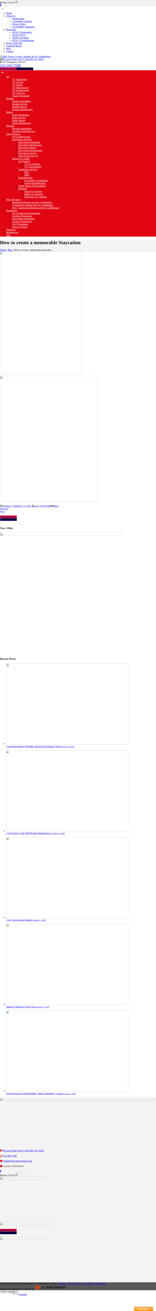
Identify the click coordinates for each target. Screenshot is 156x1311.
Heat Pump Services (22, 139)
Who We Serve (13, 199)
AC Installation (19, 79)
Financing (11, 229)
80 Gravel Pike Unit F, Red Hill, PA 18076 (23, 59)
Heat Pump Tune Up (28, 156)
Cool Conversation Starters (26, 920)
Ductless (10, 126)
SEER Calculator (20, 37)
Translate (22, 1294)
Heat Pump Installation (29, 142)
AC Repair (17, 85)
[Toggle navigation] (2, 8)
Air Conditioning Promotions (26, 213)
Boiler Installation (20, 115)
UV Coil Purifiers (32, 167)
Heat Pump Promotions (23, 218)
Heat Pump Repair (27, 147)
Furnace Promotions (22, 221)
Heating (10, 98)
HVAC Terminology (22, 32)
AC (8, 76)
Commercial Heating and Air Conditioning (32, 205)
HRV (27, 175)
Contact (10, 51)
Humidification (25, 177)
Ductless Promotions (22, 216)
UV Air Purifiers (32, 164)
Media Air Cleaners (33, 194)
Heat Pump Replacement (30, 150)
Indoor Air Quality (21, 158)
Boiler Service (19, 117)
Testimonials (18, 18)
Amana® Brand (13, 46)
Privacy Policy (19, 24)
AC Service (17, 82)
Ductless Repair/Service (23, 131)
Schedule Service (8, 69)
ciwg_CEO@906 (42, 506)
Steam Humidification (34, 183)
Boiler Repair (18, 120)
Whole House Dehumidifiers (32, 186)
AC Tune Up (18, 93)
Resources (11, 29)
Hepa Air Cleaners (33, 191)
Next (2, 511)
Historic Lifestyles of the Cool (27, 1007)
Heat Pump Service (27, 153)
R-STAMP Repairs (21, 137)
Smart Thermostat (20, 96)
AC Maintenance (20, 87)
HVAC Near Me (14, 43)
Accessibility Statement (23, 26)
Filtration (22, 188)
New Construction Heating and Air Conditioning (35, 208)
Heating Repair (19, 106)
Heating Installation (21, 101)
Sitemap (62, 1283)
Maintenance (12, 232)
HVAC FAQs (18, 35)
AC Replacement (20, 90)
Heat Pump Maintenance (30, 145)
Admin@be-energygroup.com (17, 1161)
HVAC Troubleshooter (23, 40)
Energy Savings (19, 227)
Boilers (9, 112)
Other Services (13, 134)
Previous (4, 508)
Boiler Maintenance (21, 123)
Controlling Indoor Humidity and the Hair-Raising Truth (40, 746)
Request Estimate (25, 69)
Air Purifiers (24, 161)
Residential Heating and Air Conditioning (32, 202)
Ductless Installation (22, 128)
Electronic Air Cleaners (35, 197)
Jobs (8, 235)
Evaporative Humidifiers (36, 180)
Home (9, 13)
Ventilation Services (27, 169)
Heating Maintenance (22, 109)
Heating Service (20, 104)
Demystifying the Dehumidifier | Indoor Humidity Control (41, 1093)
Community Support (22, 21)
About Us (11, 16)
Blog (8, 48)
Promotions (11, 210)
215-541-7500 (10, 65)
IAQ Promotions (20, 224)
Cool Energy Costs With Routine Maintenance (35, 833)
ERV (26, 172)
